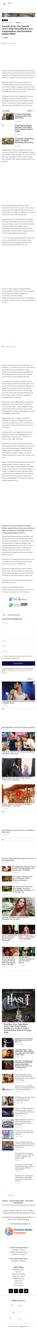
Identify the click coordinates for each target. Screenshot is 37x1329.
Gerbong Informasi (18, 1278)
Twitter (19, 591)
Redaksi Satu (18, 1281)
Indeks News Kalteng (18, 1274)
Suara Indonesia (18, 1285)
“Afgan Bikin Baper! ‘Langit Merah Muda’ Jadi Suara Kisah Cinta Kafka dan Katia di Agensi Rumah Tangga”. (24, 1052)
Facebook (6, 591)
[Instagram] (11, 1291)
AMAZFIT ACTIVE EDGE (14, 615)
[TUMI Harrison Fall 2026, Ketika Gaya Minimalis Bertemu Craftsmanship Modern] (8, 1101)
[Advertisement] (18, 184)
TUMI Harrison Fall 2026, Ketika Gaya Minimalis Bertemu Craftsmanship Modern (25, 1098)
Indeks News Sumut (18, 1276)
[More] (28, 982)
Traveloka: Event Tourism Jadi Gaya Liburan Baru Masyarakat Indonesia (24, 1132)
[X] (14, 65)
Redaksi (6, 37)
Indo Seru (18, 1271)
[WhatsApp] (23, 65)
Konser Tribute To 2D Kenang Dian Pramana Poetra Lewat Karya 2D (23, 1040)
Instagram (13, 591)
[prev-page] (3, 1187)
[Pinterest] (18, 65)
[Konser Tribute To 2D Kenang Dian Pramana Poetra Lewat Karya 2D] (8, 1042)
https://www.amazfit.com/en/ (16, 589)
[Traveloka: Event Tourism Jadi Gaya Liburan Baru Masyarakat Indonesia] (8, 1134)
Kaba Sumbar (18, 1283)
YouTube (26, 591)
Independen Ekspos (18, 1269)
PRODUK (5, 20)
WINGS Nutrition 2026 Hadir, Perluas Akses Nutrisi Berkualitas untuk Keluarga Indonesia (25, 1087)
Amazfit (23, 77)
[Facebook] (10, 65)
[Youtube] (26, 1291)
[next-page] (6, 1187)
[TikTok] (16, 1291)
